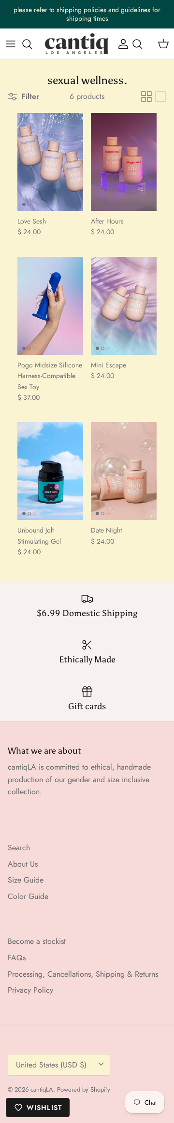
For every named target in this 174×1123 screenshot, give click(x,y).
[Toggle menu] (10, 44)
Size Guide (26, 879)
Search (19, 847)
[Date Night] (124, 471)
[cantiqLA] (76, 44)
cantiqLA (41, 1089)
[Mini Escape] (124, 306)
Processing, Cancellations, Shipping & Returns (83, 974)
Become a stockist (37, 941)
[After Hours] (124, 162)
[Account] (120, 44)
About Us (23, 864)
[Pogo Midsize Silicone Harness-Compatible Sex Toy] (50, 306)
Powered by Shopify (83, 1089)
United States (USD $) (51, 1064)
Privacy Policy (30, 990)
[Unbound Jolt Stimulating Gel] (50, 471)
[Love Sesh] (50, 162)
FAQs (17, 957)
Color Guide (28, 896)
